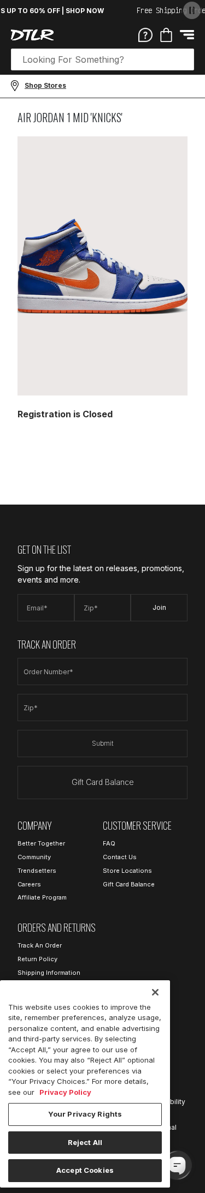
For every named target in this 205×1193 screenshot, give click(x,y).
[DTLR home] (32, 34)
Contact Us (120, 857)
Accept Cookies (85, 1170)
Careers (29, 884)
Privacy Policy (65, 1092)
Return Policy (37, 959)
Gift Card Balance (103, 782)
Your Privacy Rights (85, 1114)
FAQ (109, 843)
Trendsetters (36, 870)
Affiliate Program (42, 897)
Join (159, 607)
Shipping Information (48, 972)
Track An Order (39, 945)
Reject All (85, 1142)
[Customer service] (145, 34)
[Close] (155, 992)
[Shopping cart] (166, 35)
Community (34, 857)
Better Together (41, 843)
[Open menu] (187, 34)
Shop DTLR (102, 451)
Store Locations (127, 870)
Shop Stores (45, 85)
